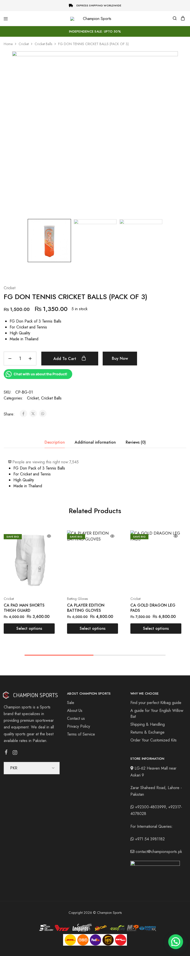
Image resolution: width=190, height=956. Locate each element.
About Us (74, 710)
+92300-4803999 (150, 807)
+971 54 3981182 (150, 839)
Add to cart (65, 358)
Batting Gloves (77, 598)
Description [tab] (55, 442)
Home (8, 43)
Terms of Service (81, 734)
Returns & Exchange (147, 732)
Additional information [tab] (95, 442)
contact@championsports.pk (159, 851)
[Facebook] (6, 753)
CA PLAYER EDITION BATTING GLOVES (85, 607)
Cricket (24, 43)
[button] (175, 941)
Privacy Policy (78, 726)
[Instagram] (15, 753)
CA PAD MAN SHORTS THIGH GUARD (24, 607)
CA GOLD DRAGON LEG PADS (152, 607)
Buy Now (120, 358)
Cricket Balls (43, 43)
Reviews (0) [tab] (136, 442)
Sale (70, 702)
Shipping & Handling (147, 724)
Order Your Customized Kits (153, 740)
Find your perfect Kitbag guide (155, 702)
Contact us (76, 718)
